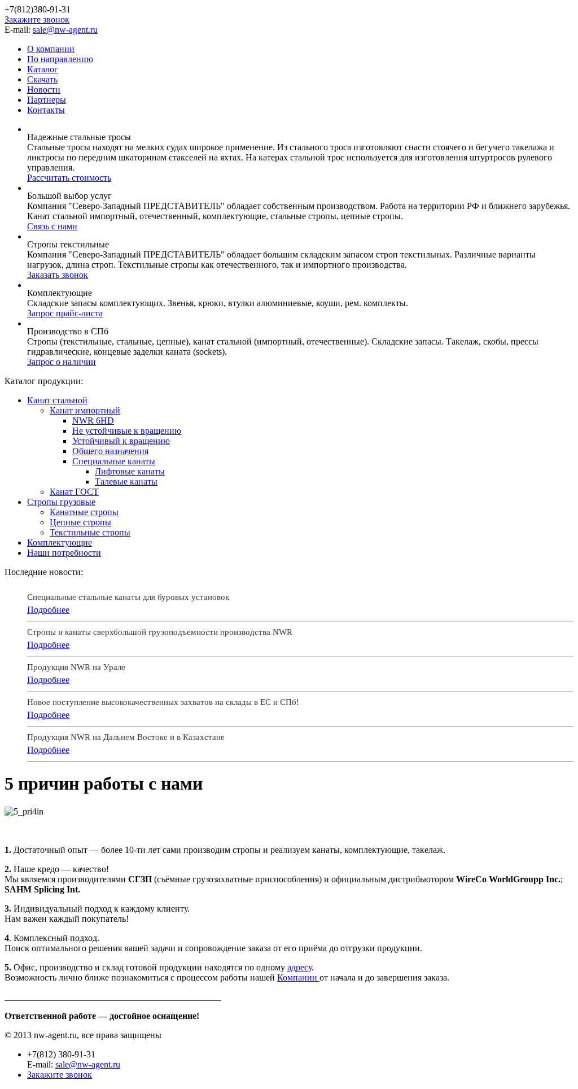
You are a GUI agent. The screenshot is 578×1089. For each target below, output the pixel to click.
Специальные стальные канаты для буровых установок (128, 597)
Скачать (42, 79)
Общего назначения (110, 451)
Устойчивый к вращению (121, 441)
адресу (299, 967)
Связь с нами (52, 226)
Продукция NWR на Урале (76, 667)
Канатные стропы (84, 512)
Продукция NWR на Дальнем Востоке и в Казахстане (126, 737)
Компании (298, 977)
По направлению (60, 59)
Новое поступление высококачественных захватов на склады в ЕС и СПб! (163, 702)
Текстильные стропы (90, 532)
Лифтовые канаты (130, 471)
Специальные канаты (113, 461)
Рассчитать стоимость (69, 177)
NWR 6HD (93, 420)
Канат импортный (85, 410)
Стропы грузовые (61, 502)
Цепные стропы (80, 522)
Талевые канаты (126, 481)
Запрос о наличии (61, 362)
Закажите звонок (37, 19)
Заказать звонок (57, 275)
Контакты (46, 110)
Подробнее (48, 610)
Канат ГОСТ (74, 491)
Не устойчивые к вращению (126, 430)
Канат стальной (57, 400)
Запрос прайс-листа (65, 313)
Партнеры (46, 99)
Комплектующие (59, 542)
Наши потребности (64, 552)
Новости (43, 89)
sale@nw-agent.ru (65, 29)
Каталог (42, 69)
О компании (51, 49)
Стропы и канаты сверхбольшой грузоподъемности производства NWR (159, 632)
